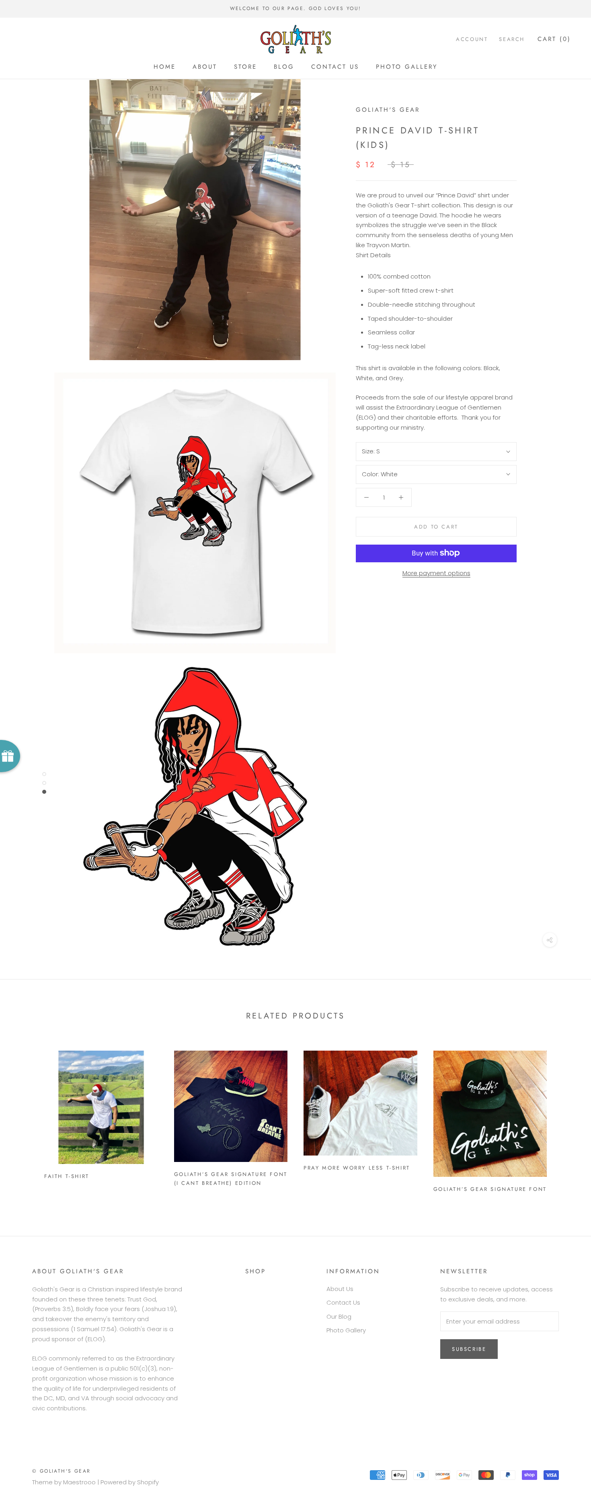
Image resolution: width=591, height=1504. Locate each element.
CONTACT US (335, 66)
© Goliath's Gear (61, 1471)
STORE (245, 66)
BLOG (284, 66)
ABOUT (205, 66)
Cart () (554, 39)
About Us (339, 1289)
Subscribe (469, 1349)
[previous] (25, 1118)
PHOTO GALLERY (406, 66)
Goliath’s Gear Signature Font (490, 1189)
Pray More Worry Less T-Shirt (357, 1168)
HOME (165, 66)
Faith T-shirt (66, 1176)
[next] (566, 1118)
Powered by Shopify (130, 1482)
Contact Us (343, 1302)
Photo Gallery (346, 1330)
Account (472, 39)
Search (512, 39)
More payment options (436, 572)
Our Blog (338, 1316)
